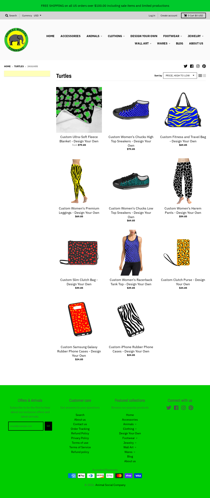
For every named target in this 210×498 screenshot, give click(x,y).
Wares (128, 452)
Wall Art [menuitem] (142, 43)
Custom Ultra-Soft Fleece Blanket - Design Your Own (78, 139)
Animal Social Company (110, 485)
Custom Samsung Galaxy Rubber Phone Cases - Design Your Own (79, 351)
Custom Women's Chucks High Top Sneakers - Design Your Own (130, 141)
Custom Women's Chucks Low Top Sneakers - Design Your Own (131, 212)
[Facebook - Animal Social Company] (192, 66)
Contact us (80, 424)
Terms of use (80, 443)
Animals (128, 424)
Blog (130, 456)
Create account (169, 15)
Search (80, 415)
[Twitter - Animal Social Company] (185, 66)
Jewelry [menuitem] (194, 36)
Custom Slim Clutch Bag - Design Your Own (79, 282)
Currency (27, 15)
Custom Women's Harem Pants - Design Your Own (182, 210)
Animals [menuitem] (93, 36)
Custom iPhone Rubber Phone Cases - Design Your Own (131, 349)
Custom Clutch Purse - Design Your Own (183, 282)
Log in (152, 15)
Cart (195, 15)
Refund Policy (80, 433)
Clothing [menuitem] (115, 36)
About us (80, 419)
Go (48, 425)
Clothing (128, 429)
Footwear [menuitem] (171, 36)
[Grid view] (200, 75)
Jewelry (128, 443)
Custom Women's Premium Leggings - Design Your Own (79, 210)
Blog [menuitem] (179, 43)
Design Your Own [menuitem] (143, 36)
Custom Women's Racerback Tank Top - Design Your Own (131, 282)
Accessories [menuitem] (70, 36)
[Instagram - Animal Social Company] (198, 66)
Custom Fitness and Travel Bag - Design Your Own (183, 139)
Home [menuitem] (50, 36)
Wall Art (128, 447)
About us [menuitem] (196, 43)
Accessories (130, 419)
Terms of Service (80, 447)
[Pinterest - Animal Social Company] (204, 66)
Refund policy (80, 452)
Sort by (158, 75)
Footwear (128, 438)
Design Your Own (130, 433)
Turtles (19, 66)
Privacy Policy (80, 438)
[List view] (204, 75)
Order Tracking (80, 429)
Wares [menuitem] (162, 43)
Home (7, 66)
